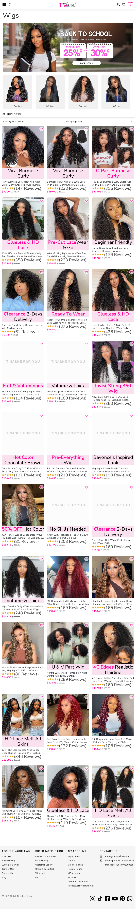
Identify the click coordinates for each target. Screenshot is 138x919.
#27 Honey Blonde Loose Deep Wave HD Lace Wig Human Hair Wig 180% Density (22, 536)
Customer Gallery (43, 865)
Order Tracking (75, 865)
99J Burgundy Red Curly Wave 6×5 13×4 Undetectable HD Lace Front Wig (68, 603)
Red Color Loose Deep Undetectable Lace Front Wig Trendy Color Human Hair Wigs (67, 741)
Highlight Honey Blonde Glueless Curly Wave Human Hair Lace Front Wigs (111, 470)
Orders (71, 860)
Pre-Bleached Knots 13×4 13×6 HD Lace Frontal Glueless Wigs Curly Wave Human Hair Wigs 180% (111, 327)
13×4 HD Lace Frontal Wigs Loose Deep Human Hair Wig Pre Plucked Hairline (21, 752)
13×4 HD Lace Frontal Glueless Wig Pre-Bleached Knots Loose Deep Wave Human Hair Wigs (23, 255)
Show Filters (14, 114)
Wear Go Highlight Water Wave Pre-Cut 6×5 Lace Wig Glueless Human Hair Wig (67, 255)
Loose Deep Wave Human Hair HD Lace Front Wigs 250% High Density (67, 393)
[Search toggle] (10, 4)
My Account (74, 856)
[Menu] (5, 4)
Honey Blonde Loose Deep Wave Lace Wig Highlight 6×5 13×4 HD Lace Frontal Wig (22, 669)
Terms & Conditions (78, 881)
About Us (6, 856)
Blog (4, 877)
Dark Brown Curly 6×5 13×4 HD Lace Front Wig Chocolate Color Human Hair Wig (22, 470)
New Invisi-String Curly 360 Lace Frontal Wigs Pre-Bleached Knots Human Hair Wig (110, 398)
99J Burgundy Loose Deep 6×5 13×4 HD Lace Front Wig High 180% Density (111, 741)
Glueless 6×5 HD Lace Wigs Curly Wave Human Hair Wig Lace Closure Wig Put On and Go (111, 823)
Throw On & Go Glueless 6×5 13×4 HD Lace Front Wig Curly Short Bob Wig (66, 818)
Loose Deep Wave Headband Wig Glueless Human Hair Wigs (110, 250)
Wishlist (72, 877)
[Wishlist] (123, 5)
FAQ (37, 877)
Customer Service (10, 865)
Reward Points (75, 869)
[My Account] (118, 5)
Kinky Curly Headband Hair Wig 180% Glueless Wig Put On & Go (68, 536)
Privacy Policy (8, 860)
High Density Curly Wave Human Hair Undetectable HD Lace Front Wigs (22, 608)
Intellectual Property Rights (81, 885)
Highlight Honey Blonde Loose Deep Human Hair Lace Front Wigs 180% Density (112, 603)
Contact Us (7, 873)
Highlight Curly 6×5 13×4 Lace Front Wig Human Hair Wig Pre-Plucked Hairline (22, 812)
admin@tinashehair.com (116, 856)
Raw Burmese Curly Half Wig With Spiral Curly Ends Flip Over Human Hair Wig (21, 183)
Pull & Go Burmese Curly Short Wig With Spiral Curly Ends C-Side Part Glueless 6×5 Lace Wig (111, 183)
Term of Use (8, 869)
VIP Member (74, 873)
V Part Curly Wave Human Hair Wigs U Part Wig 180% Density (67, 674)
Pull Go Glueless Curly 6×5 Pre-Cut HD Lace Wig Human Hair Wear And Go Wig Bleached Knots (67, 470)
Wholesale (40, 873)
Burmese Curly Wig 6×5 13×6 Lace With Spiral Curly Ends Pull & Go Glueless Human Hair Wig (66, 183)
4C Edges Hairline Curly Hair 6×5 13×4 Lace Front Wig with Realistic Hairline (113, 680)
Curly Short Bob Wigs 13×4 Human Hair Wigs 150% (111, 542)
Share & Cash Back (44, 869)
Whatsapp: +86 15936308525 (119, 860)
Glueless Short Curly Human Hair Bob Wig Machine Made (22, 327)
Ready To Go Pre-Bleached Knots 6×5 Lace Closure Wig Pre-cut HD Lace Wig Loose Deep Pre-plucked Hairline (67, 321)
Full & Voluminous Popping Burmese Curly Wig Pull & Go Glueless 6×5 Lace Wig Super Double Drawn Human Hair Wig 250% (23, 393)
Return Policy (41, 860)
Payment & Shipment (45, 856)
